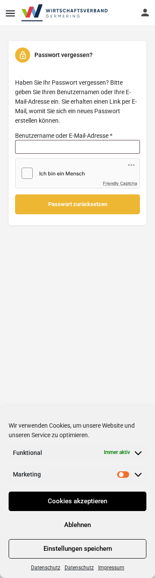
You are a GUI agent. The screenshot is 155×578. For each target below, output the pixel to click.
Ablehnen (77, 525)
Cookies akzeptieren (77, 501)
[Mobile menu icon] (10, 13)
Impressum (111, 568)
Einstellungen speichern (77, 549)
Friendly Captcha (120, 183)
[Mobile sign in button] (145, 12)
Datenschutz (45, 568)
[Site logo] (65, 13)
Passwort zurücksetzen (77, 204)
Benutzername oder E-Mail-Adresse (77, 134)
